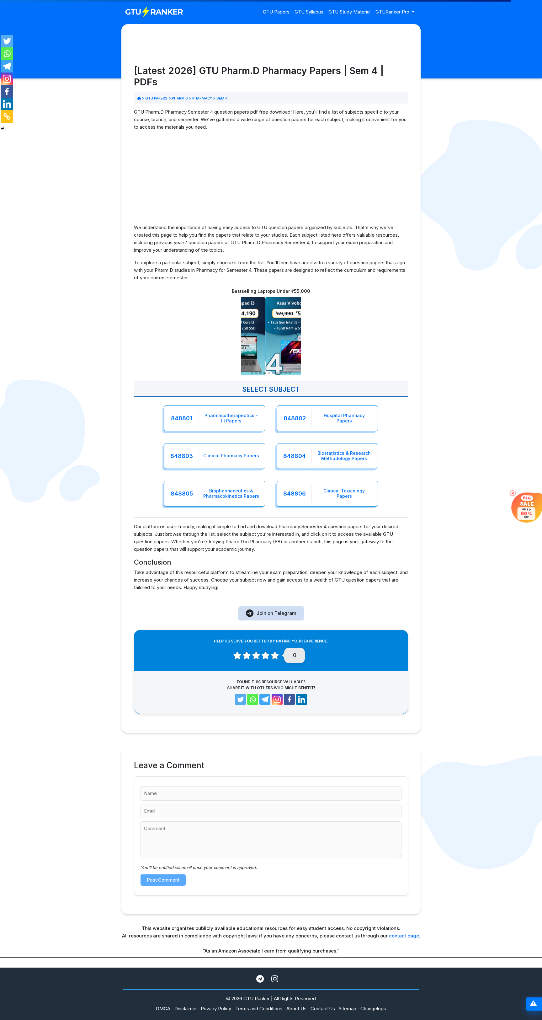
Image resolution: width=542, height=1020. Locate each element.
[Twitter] (7, 41)
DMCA (163, 1009)
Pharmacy (202, 98)
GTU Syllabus (309, 12)
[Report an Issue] (533, 1004)
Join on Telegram (276, 613)
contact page (404, 936)
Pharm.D (180, 98)
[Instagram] (7, 78)
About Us (296, 1009)
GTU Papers (276, 12)
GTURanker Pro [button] (393, 12)
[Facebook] (7, 91)
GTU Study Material (349, 12)
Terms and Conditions (258, 1009)
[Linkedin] (7, 104)
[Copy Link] (7, 116)
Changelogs (373, 1009)
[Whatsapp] (7, 53)
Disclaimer (185, 1009)
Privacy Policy (216, 1009)
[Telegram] (7, 66)
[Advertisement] (271, 180)
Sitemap (347, 1009)
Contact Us (323, 1009)
